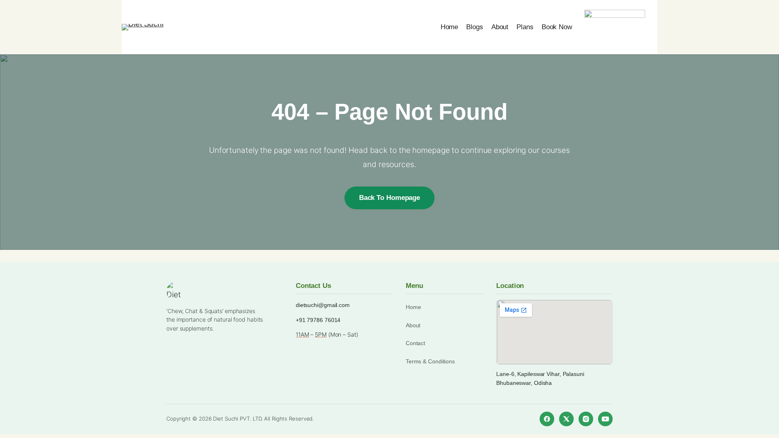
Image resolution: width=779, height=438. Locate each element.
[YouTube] (605, 419)
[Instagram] (586, 419)
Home (413, 307)
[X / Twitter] (566, 419)
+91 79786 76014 (318, 320)
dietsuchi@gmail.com (323, 305)
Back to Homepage (389, 198)
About (413, 325)
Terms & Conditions (430, 361)
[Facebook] (547, 419)
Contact (415, 343)
